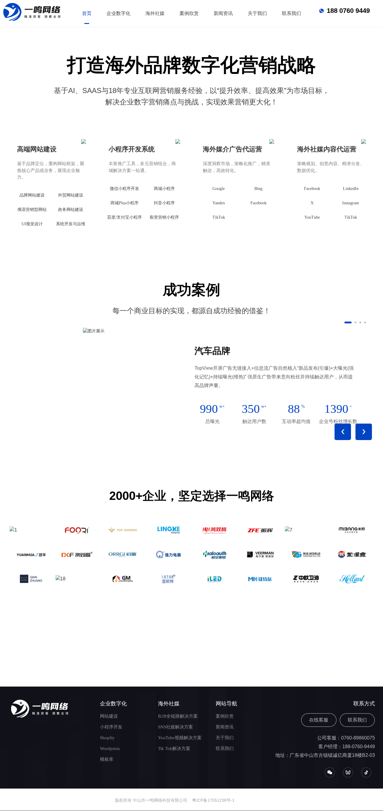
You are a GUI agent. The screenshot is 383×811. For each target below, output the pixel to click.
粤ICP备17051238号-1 (213, 800)
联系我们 (357, 719)
